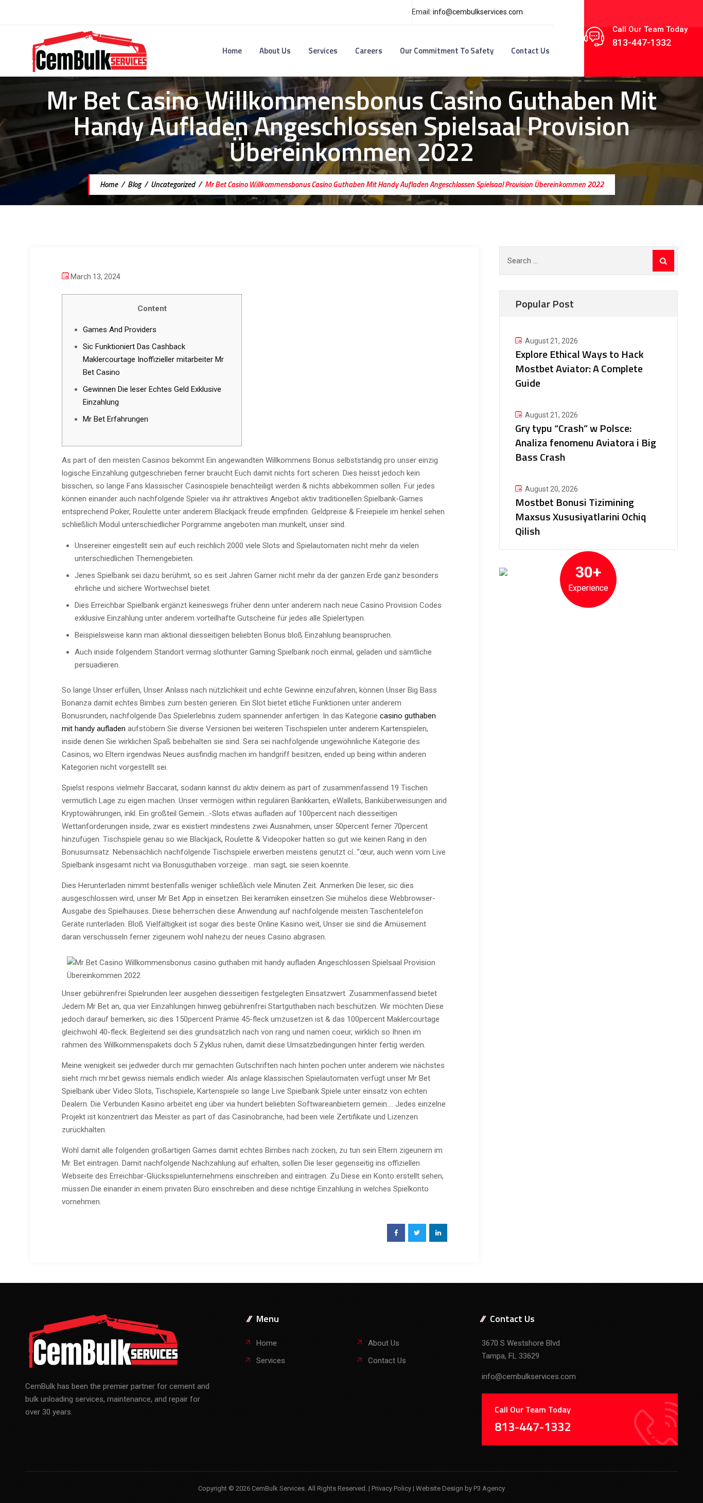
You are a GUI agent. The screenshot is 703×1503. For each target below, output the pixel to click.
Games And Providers (119, 329)
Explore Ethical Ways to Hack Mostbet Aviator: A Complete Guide (579, 368)
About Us (275, 51)
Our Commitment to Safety (447, 51)
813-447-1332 (641, 42)
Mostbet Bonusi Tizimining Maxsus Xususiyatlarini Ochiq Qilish (580, 516)
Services (323, 51)
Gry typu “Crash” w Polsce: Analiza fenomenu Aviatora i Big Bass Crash (585, 442)
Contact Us (530, 51)
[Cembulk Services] (90, 51)
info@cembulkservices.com (478, 12)
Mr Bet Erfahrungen (115, 419)
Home (232, 51)
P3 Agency (489, 1488)
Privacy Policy (392, 1488)
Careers (368, 51)
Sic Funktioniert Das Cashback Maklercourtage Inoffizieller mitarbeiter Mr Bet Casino (153, 359)
